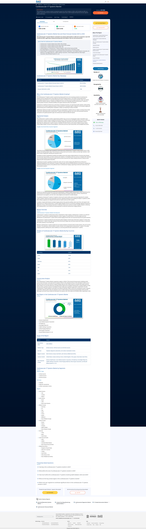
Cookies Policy (89, 524)
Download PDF (101, 27)
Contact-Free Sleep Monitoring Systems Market (63, 503)
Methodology (101, 68)
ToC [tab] (54, 21)
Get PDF (78, 492)
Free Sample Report (101, 23)
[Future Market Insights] (38, 1)
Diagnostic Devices (47, 4)
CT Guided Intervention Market (101, 502)
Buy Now (101, 12)
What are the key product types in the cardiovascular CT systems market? (59, 478)
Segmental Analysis (96, 45)
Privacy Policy (101, 523)
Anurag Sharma (49, 17)
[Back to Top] (143, 519)
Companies (65, 21)
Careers (74, 523)
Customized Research (54, 523)
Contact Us (70, 526)
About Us (69, 523)
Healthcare (40, 4)
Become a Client (70, 524)
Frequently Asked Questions (97, 63)
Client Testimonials (78, 524)
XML (100, 524)
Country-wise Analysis (96, 52)
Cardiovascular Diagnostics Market (83, 502)
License (71, 17)
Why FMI (78, 523)
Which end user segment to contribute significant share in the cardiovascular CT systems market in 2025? (63, 483)
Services (42, 521)
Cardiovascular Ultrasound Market (45, 507)
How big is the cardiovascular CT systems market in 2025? (55, 467)
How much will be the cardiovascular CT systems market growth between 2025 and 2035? (63, 475)
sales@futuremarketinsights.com (65, 518)
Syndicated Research (45, 523)
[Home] (37, 4)
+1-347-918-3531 (76, 518)
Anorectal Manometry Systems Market (44, 503)
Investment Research (45, 524)
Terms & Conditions (94, 523)
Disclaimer (88, 523)
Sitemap (97, 524)
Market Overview (96, 47)
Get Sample (50, 492)
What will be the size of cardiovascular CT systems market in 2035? (57, 471)
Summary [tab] (42, 21)
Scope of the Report (96, 58)
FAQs (93, 524)
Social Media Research (55, 524)
